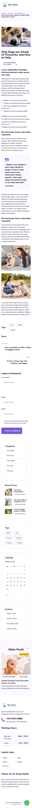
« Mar (7, 595)
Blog (10, 13)
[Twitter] (13, 336)
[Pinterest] (21, 336)
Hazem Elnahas (10, 63)
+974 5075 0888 (14, 718)
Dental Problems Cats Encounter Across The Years (15, 681)
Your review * (5, 377)
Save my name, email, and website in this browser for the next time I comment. (16, 422)
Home (3, 13)
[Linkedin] (17, 336)
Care (11, 325)
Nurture (9, 543)
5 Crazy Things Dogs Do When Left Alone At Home (19, 510)
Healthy (20, 325)
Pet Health (19, 13)
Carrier (9, 538)
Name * (3, 397)
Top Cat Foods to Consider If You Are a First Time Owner (20, 500)
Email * (3, 409)
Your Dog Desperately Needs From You (20, 491)
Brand (8, 533)
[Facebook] (9, 336)
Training (12, 330)
